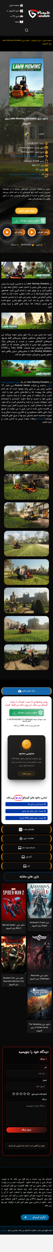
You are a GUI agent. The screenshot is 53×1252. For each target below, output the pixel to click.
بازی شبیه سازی (32, 177)
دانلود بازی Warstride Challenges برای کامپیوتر (39, 977)
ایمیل (45, 1080)
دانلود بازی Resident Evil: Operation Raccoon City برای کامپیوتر (13, 981)
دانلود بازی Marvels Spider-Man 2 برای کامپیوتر (13, 927)
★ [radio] (28, 1094)
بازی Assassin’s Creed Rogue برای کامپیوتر (39, 924)
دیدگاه (44, 1099)
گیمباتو (40, 418)
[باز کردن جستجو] (26, 30)
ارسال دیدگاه (26, 1130)
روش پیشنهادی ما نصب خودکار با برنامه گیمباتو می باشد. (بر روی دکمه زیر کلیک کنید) (26, 703)
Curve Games (16, 156)
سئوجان (4, 1230)
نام (46, 1067)
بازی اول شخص (24, 174)
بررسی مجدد (26, 773)
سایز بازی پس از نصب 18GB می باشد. (26, 725)
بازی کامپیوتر (36, 40)
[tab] (26, 439)
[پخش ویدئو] (32, 232)
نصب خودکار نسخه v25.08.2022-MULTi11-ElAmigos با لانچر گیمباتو (26, 720)
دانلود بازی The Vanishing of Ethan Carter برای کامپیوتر (39, 1027)
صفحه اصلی (47, 40)
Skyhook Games (30, 156)
